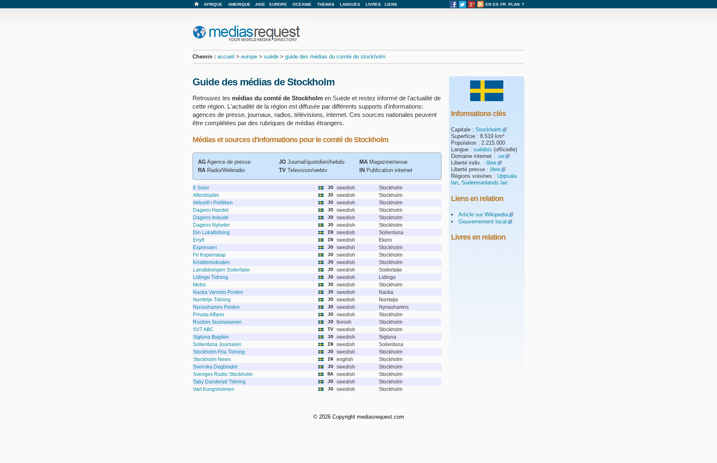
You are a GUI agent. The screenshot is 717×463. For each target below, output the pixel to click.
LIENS (391, 4)
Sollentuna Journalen (217, 344)
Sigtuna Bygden (211, 337)
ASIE (260, 4)
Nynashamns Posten (216, 307)
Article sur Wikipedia (483, 214)
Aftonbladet (206, 195)
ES (496, 4)
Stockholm (488, 129)
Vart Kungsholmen (213, 389)
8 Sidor (201, 188)
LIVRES (373, 4)
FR (503, 4)
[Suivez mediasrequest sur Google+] (471, 6)
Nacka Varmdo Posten (218, 292)
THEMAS (325, 4)
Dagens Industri (211, 218)
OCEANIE (302, 4)
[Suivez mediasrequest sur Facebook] (453, 6)
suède (271, 56)
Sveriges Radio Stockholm (223, 374)
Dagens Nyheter (211, 225)
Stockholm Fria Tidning (219, 352)
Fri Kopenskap (209, 255)
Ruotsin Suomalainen (217, 322)
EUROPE (278, 4)
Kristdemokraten (211, 262)
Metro (199, 285)
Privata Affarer (208, 315)
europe (249, 56)
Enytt (198, 240)
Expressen (205, 247)
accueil (225, 56)
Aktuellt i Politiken (213, 203)
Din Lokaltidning (211, 232)
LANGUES (350, 4)
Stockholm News (212, 359)
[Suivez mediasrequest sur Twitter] (462, 6)
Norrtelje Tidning (212, 300)
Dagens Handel (211, 210)
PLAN (513, 4)
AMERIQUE (239, 4)
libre (491, 163)
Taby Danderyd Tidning (219, 382)
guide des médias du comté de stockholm (335, 56)
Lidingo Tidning (210, 277)
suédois (482, 149)
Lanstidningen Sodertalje (221, 270)
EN (488, 4)
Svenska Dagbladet (215, 367)
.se (500, 156)
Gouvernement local (482, 221)
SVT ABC (203, 329)
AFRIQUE (213, 4)
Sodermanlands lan (484, 182)
